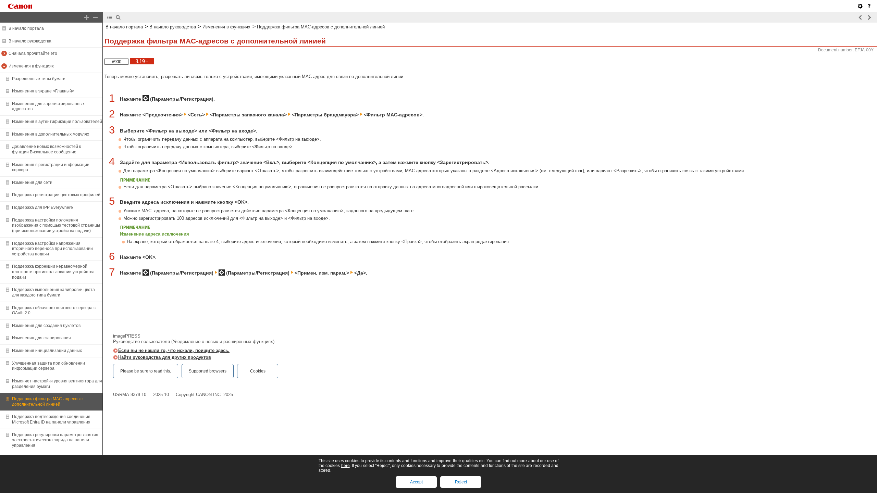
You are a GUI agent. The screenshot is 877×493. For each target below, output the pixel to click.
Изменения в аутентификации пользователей (57, 121)
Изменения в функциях (31, 66)
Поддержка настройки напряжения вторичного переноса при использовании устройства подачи (52, 248)
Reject (461, 482)
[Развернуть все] (86, 17)
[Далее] (869, 17)
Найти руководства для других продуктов (164, 357)
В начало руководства (30, 41)
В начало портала (26, 28)
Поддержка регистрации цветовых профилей (56, 194)
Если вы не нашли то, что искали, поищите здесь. (174, 350)
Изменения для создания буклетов (46, 325)
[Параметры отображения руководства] (860, 6)
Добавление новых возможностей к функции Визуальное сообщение (46, 149)
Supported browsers (207, 371)
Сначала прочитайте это (33, 53)
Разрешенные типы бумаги (38, 78)
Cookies (257, 371)
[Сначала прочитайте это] (869, 6)
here (345, 465)
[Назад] (860, 17)
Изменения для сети (32, 182)
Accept (416, 482)
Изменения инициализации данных (47, 350)
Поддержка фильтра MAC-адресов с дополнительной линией (47, 401)
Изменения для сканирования (41, 338)
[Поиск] (118, 17)
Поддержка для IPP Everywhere (42, 207)
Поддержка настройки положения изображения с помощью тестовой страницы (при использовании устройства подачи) (56, 225)
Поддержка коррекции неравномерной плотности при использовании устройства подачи (53, 271)
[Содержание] (109, 17)
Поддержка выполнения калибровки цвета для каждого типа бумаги (53, 292)
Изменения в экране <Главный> (43, 91)
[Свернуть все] (95, 17)
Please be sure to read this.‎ (145, 371)
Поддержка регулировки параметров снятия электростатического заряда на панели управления (55, 440)
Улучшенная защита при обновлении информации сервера (48, 366)
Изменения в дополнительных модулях (50, 134)
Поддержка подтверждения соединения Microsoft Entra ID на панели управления (51, 419)
